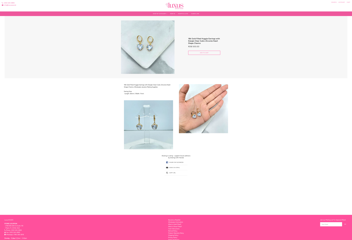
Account (342, 2)
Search (334, 2)
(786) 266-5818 (18, 234)
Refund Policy (172, 231)
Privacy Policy (172, 237)
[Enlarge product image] (148, 47)
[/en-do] (174, 6)
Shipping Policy (173, 235)
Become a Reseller (174, 220)
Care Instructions (173, 229)
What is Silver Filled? (175, 226)
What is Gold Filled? (174, 224)
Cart (348, 2)
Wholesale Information (175, 222)
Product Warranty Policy (176, 233)
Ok (345, 224)
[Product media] (148, 124)
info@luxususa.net (10, 5)
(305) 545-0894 (9, 3)
